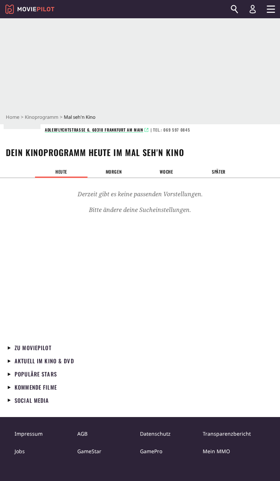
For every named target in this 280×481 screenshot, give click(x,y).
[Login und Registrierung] (253, 9)
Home (12, 117)
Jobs (20, 451)
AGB (82, 433)
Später (219, 171)
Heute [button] (61, 171)
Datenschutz (155, 433)
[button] (114, 172)
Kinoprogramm (41, 117)
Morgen (114, 171)
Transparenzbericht (227, 433)
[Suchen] (234, 9)
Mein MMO (216, 451)
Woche (166, 171)
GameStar (89, 451)
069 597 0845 (176, 130)
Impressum (29, 433)
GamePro (151, 451)
